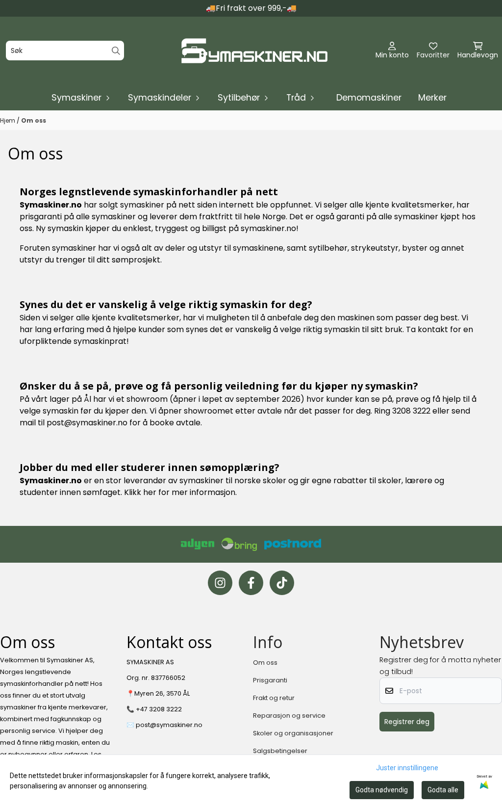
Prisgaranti (270, 680)
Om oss (33, 120)
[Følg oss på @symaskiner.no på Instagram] (220, 583)
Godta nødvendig (381, 790)
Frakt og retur (274, 698)
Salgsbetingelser (280, 751)
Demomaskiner (369, 98)
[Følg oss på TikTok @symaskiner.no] (282, 583)
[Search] (116, 51)
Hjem (8, 120)
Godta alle (442, 790)
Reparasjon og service (289, 715)
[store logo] (253, 51)
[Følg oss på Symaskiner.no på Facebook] (251, 583)
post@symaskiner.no (87, 422)
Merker (432, 98)
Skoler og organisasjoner (293, 733)
